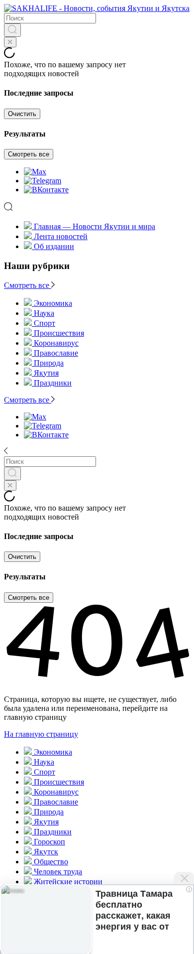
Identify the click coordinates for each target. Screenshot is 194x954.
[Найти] (12, 30)
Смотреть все (28, 154)
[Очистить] (10, 42)
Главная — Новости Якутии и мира (94, 226)
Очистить (22, 114)
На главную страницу (41, 734)
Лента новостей (61, 236)
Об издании (54, 246)
